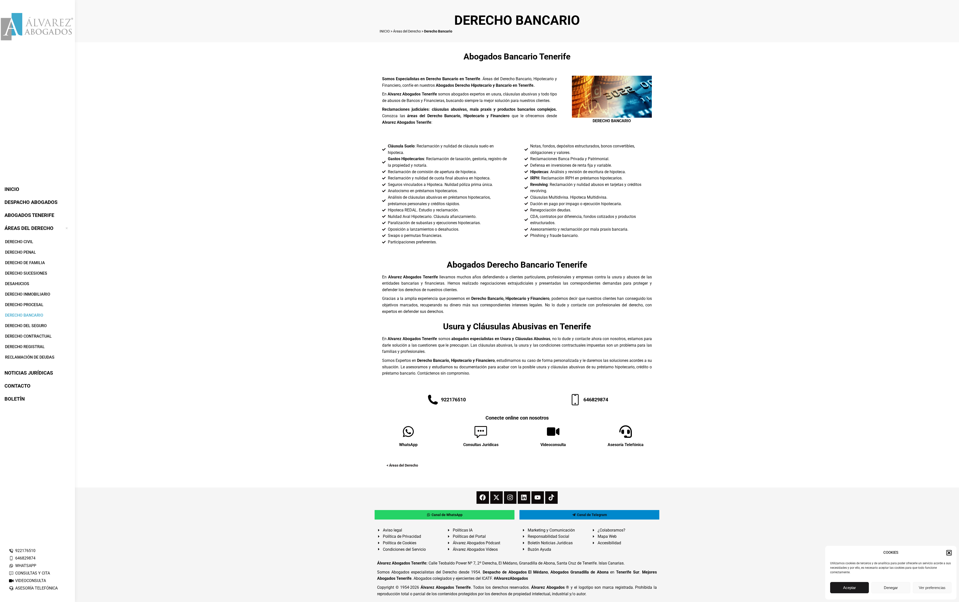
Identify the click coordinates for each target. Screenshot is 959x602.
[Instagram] (510, 497)
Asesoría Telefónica (626, 444)
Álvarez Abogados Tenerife (446, 587)
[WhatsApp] (408, 431)
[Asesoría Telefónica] (625, 431)
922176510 (25, 550)
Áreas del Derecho (407, 31)
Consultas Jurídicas (480, 444)
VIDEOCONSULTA (30, 580)
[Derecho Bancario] (612, 97)
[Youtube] (537, 497)
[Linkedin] (524, 497)
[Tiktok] (551, 497)
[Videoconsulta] (553, 431)
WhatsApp (408, 444)
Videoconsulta (553, 444)
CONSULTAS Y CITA (32, 573)
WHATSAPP (25, 565)
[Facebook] (483, 497)
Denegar (891, 588)
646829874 (25, 558)
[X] (496, 497)
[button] (949, 552)
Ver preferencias (932, 588)
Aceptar (849, 588)
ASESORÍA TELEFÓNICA (36, 588)
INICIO (385, 31)
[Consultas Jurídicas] (481, 431)
